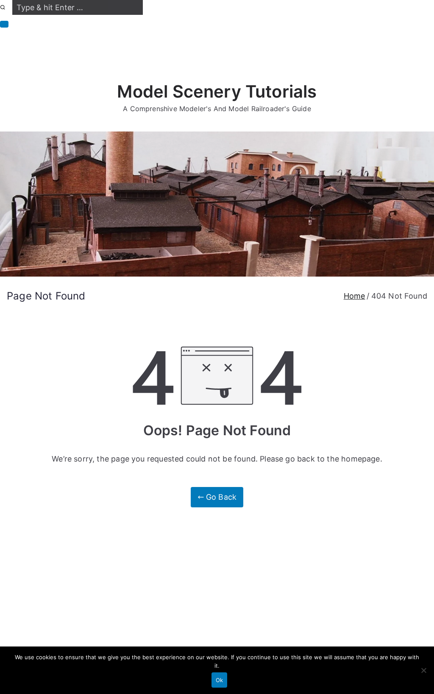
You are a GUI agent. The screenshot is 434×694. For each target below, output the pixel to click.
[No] (423, 670)
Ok (219, 680)
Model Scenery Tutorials (217, 91)
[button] (4, 24)
